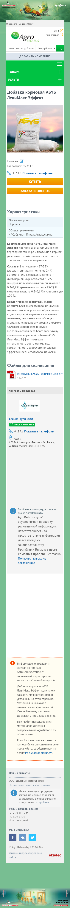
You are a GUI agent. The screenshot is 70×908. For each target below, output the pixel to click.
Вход (56, 30)
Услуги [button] (13, 80)
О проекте (11, 23)
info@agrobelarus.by (38, 753)
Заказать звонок (35, 191)
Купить (35, 181)
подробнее (42, 802)
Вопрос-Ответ (26, 23)
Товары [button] (14, 72)
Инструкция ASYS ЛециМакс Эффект (40, 374)
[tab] (35, 72)
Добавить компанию (35, 56)
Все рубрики (45, 48)
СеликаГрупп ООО (21, 419)
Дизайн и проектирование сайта (26, 855)
